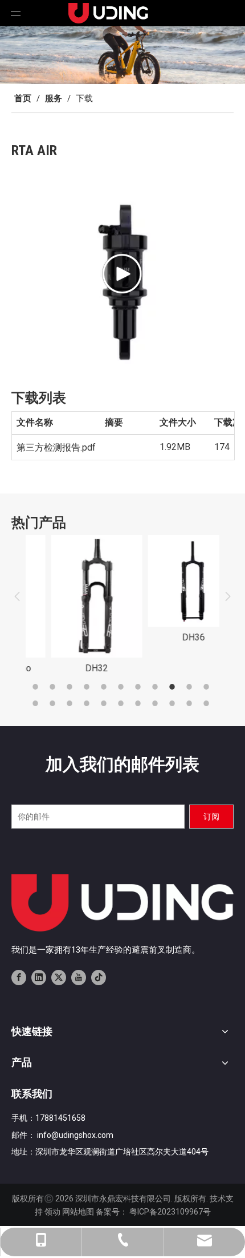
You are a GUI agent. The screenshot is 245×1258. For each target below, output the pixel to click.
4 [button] (88, 686)
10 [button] (191, 686)
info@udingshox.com (75, 1135)
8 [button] (156, 686)
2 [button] (54, 686)
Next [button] (228, 596)
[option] (74, 605)
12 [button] (37, 703)
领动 (52, 1211)
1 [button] (37, 686)
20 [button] (173, 703)
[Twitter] (58, 977)
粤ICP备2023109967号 (170, 1211)
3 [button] (71, 686)
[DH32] (74, 596)
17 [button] (122, 703)
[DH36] (171, 581)
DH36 (171, 637)
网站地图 (78, 1211)
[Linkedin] (38, 977)
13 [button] (54, 703)
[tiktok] (98, 977)
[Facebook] (18, 977)
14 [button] (71, 703)
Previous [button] (17, 596)
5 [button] (105, 686)
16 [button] (105, 703)
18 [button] (139, 703)
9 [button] (173, 686)
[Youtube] (78, 977)
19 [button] (156, 703)
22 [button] (208, 703)
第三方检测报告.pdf (56, 447)
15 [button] (88, 703)
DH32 (74, 668)
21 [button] (191, 703)
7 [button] (139, 686)
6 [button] (122, 686)
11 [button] (208, 686)
